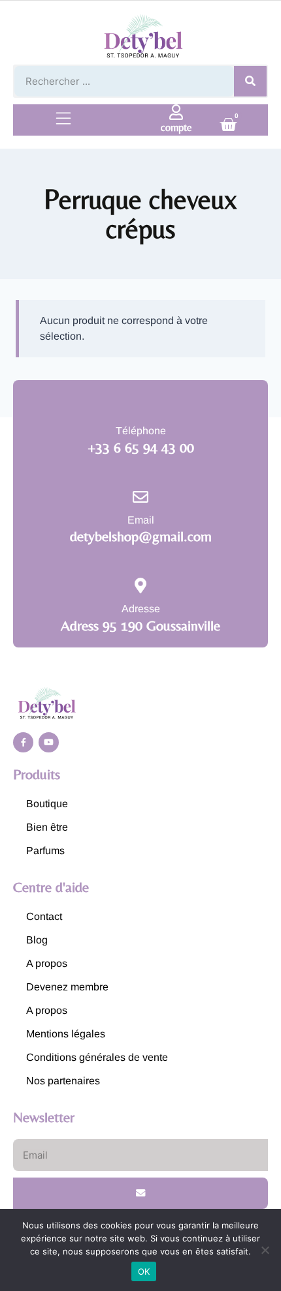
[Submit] (140, 1193)
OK (144, 1271)
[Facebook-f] (23, 742)
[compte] (176, 112)
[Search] (250, 81)
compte (176, 127)
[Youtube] (49, 742)
